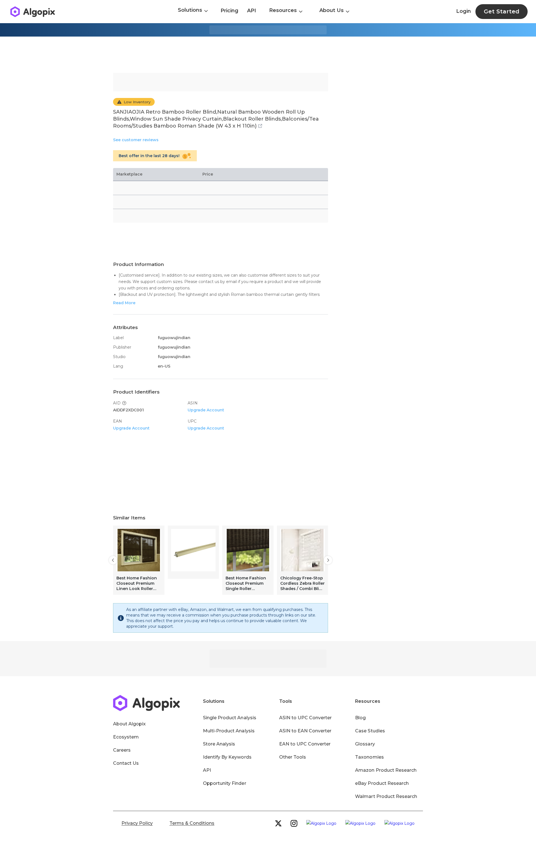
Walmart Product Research (386, 796)
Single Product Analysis (229, 717)
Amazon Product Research (386, 770)
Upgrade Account (206, 410)
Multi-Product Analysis (229, 730)
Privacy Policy (137, 823)
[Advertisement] (268, 54)
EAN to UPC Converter (305, 744)
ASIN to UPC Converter (305, 717)
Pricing (229, 11)
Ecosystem (126, 737)
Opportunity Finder (224, 783)
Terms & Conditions (191, 823)
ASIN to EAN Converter (305, 730)
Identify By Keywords (227, 757)
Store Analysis (219, 744)
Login (463, 11)
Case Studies (370, 730)
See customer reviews (136, 139)
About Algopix (129, 723)
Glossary (365, 744)
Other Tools (292, 757)
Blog (360, 717)
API (251, 11)
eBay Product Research (382, 783)
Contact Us (126, 763)
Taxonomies (369, 757)
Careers (122, 750)
